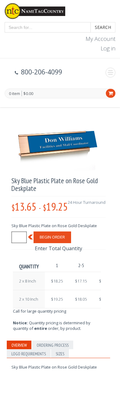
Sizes (60, 354)
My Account (100, 38)
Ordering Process (53, 345)
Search (103, 27)
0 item (14, 93)
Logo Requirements (28, 354)
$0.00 (28, 93)
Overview (19, 345)
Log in (108, 48)
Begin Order (52, 237)
